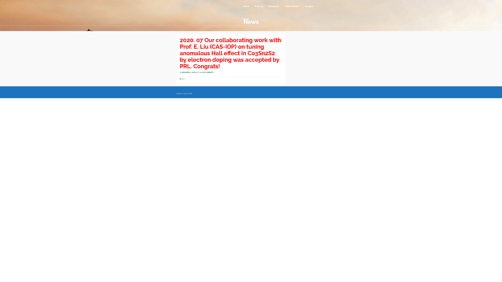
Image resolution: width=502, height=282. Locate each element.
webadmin (186, 72)
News (183, 79)
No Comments (208, 72)
